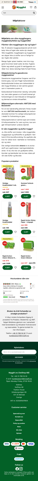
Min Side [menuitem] (19, 430)
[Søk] (34, 13)
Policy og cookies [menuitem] (19, 423)
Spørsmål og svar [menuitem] (19, 413)
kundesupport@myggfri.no (19, 336)
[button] (3, 7)
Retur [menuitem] (19, 426)
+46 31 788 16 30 (18, 333)
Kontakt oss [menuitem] (19, 417)
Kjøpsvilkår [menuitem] (19, 420)
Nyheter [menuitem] (19, 433)
